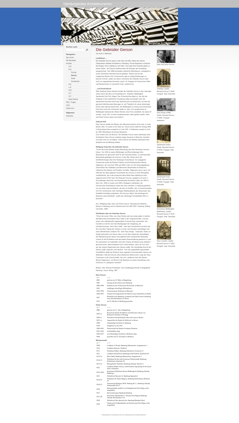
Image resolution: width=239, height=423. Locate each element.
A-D (70, 66)
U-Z (70, 96)
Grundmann (75, 81)
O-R (70, 90)
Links (68, 105)
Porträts (69, 63)
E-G (70, 69)
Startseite (69, 116)
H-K (70, 84)
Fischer (73, 72)
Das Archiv (70, 57)
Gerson (74, 75)
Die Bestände (71, 60)
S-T (70, 93)
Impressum (70, 108)
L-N (70, 87)
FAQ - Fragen (71, 102)
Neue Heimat (73, 99)
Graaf (73, 78)
